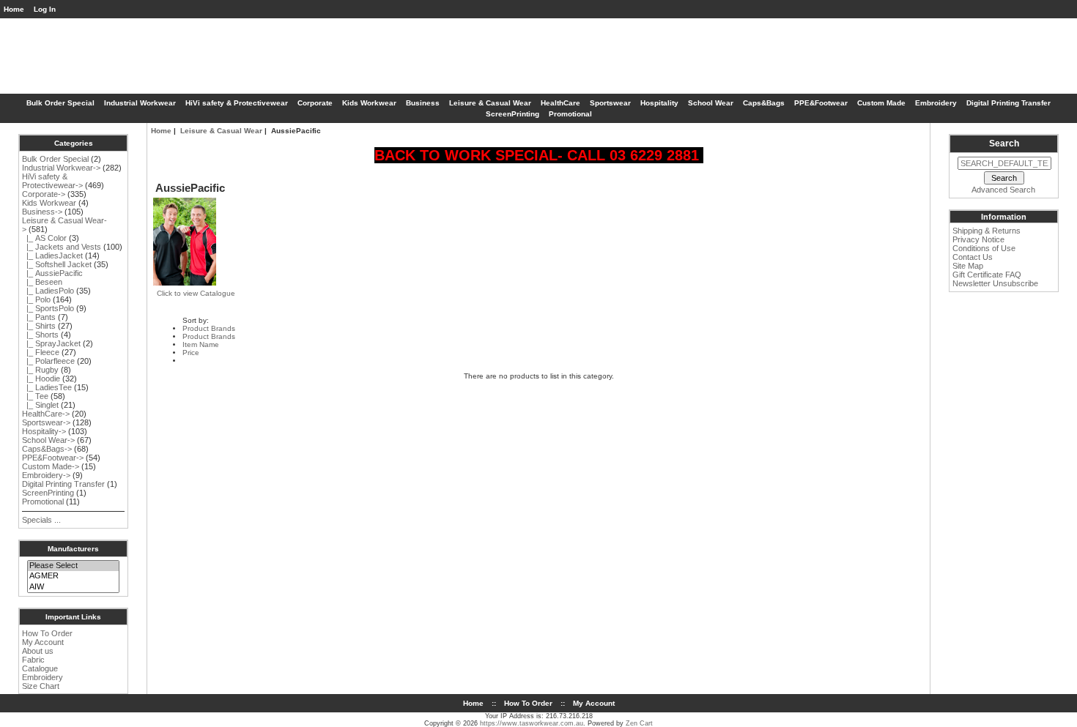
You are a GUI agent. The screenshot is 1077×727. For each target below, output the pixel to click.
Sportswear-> (46, 422)
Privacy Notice (978, 239)
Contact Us (972, 257)
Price (190, 352)
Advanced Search (1003, 189)
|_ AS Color (44, 238)
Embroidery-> (46, 475)
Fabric (33, 659)
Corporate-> (43, 194)
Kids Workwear (369, 103)
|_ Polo (36, 299)
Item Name (200, 344)
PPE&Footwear (821, 103)
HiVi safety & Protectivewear (236, 103)
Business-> (42, 211)
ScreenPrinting (512, 114)
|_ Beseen (42, 281)
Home (14, 9)
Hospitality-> (44, 431)
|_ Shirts (39, 325)
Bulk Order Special (60, 103)
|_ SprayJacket (51, 343)
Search (1004, 143)
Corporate (315, 103)
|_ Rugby (40, 369)
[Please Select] (73, 566)
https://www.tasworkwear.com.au (531, 723)
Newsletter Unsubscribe (995, 283)
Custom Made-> (50, 466)
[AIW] (73, 587)
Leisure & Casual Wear (221, 131)
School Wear (710, 103)
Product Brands (208, 328)
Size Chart (40, 686)
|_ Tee (35, 396)
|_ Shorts (40, 334)
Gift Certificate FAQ (986, 274)
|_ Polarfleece (48, 361)
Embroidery (936, 103)
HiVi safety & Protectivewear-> (52, 181)
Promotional (570, 114)
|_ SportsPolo (48, 308)
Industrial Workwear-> (61, 167)
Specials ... (41, 519)
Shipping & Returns (986, 230)
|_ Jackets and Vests (61, 246)
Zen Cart (639, 723)
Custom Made (881, 103)
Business (423, 103)
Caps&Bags (764, 103)
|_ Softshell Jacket (57, 264)
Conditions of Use (983, 248)
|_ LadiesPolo (48, 290)
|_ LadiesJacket (52, 255)
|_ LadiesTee (47, 387)
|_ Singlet (40, 404)
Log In (45, 9)
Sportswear (610, 103)
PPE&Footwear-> (53, 457)
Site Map (967, 265)
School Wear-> (48, 440)
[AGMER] (73, 576)
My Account (43, 642)
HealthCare (560, 103)
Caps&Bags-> (47, 448)
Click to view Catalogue (196, 293)
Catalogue (40, 668)
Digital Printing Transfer (1008, 103)
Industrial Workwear (140, 103)
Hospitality (659, 103)
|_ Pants (39, 317)
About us (37, 650)
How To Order (47, 633)
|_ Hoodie (41, 378)
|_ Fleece (40, 352)
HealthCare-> (46, 413)
